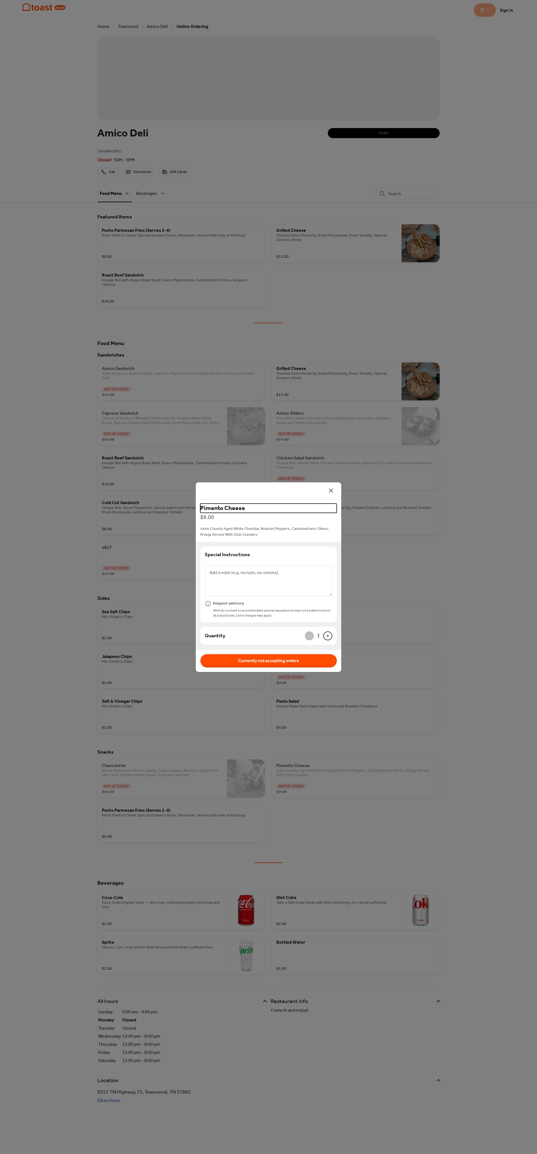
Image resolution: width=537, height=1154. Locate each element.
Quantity (215, 636)
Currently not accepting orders (268, 660)
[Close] (331, 490)
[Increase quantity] (327, 635)
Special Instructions (227, 554)
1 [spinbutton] (318, 636)
